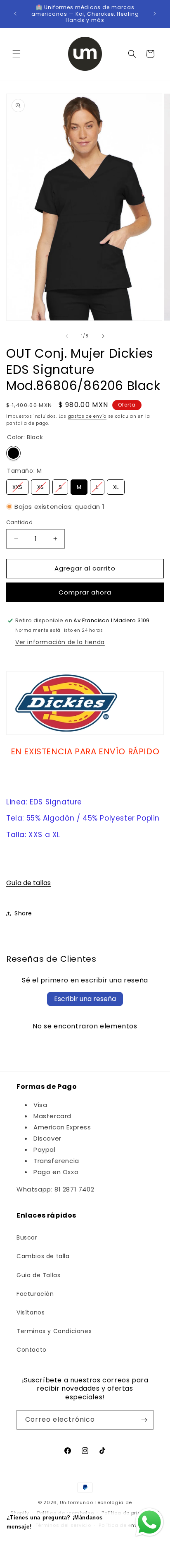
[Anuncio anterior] (15, 14)
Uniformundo (76, 1502)
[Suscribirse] (144, 1420)
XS (40, 485)
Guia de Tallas (38, 1275)
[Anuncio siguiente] (155, 14)
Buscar (27, 1237)
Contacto (32, 1350)
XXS (17, 485)
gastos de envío (87, 416)
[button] (16, 54)
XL (116, 485)
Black (13, 453)
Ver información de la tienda (60, 642)
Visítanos (31, 1312)
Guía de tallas (28, 883)
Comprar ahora (85, 592)
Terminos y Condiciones (54, 1331)
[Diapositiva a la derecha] (103, 336)
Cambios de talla (43, 1256)
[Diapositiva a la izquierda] (67, 336)
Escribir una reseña (85, 999)
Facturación (35, 1294)
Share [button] (23, 913)
